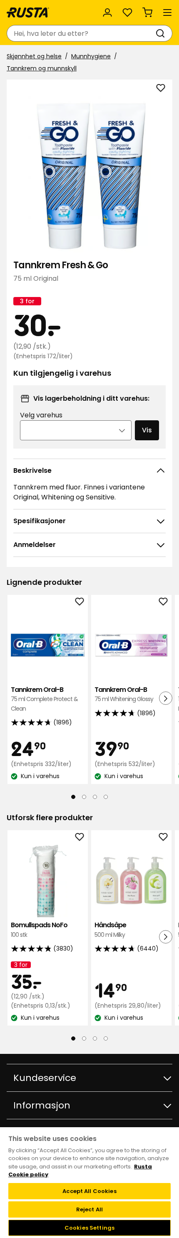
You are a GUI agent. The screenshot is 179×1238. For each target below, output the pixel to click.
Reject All (89, 1209)
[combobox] (81, 33)
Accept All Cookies (89, 1191)
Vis (147, 430)
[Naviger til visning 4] (106, 797)
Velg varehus (41, 415)
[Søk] (162, 33)
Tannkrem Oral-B (44, 699)
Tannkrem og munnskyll (42, 68)
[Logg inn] (107, 12)
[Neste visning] (165, 698)
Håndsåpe (110, 929)
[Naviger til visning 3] (95, 797)
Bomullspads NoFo (39, 929)
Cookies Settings (89, 1228)
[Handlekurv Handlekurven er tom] (147, 12)
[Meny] (167, 12)
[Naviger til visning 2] (84, 797)
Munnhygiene (91, 56)
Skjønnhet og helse (34, 56)
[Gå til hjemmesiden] (28, 12)
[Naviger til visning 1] (73, 797)
